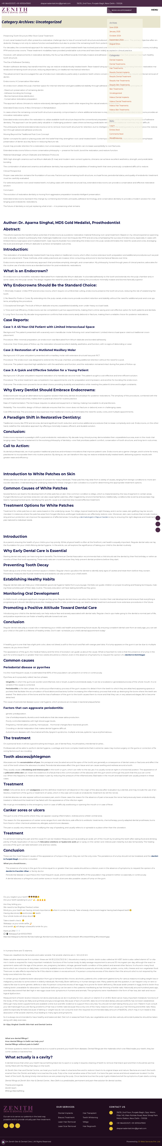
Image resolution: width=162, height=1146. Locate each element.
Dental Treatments (117, 64)
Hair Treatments (116, 68)
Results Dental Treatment (120, 76)
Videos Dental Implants (119, 97)
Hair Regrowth (89, 1126)
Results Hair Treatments (119, 81)
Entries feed (114, 130)
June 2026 (113, 27)
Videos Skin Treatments (119, 110)
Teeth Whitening (90, 1117)
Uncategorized (115, 93)
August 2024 (114, 44)
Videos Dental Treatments (120, 101)
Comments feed (116, 134)
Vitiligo (86, 1122)
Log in (112, 126)
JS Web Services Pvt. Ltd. (149, 1141)
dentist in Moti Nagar (135, 655)
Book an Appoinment (122, 10)
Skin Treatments (116, 89)
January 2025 (114, 31)
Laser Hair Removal (67, 1122)
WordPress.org (115, 138)
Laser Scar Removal (67, 1126)
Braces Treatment (66, 1117)
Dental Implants (116, 60)
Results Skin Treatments (119, 85)
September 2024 (116, 40)
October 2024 (115, 36)
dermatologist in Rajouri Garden (94, 517)
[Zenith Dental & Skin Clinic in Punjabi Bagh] (15, 10)
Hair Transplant (89, 1113)
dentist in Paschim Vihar (17, 871)
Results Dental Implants (119, 72)
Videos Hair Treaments (118, 106)
